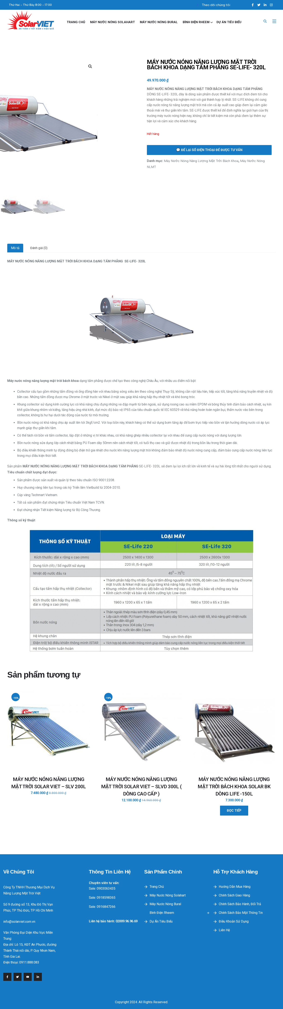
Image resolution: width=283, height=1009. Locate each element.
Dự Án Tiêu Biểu (228, 22)
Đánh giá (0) (38, 248)
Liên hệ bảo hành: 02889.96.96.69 (113, 921)
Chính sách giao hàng (234, 895)
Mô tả (15, 248)
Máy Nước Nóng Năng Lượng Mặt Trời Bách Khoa (201, 161)
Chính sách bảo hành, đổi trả (240, 904)
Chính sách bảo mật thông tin (241, 913)
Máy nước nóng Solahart (112, 22)
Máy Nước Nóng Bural (159, 22)
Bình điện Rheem (196, 22)
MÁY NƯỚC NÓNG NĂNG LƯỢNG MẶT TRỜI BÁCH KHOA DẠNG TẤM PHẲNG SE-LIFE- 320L (206, 65)
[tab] (15, 248)
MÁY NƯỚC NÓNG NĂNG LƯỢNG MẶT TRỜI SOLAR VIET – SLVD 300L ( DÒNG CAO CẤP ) (141, 786)
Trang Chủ (76, 22)
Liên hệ (224, 930)
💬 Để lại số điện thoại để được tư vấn (209, 150)
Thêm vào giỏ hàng (48, 794)
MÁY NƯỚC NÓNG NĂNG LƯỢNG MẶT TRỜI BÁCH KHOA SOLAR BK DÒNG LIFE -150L (234, 786)
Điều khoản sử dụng (234, 921)
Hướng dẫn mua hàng (234, 887)
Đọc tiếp (234, 810)
